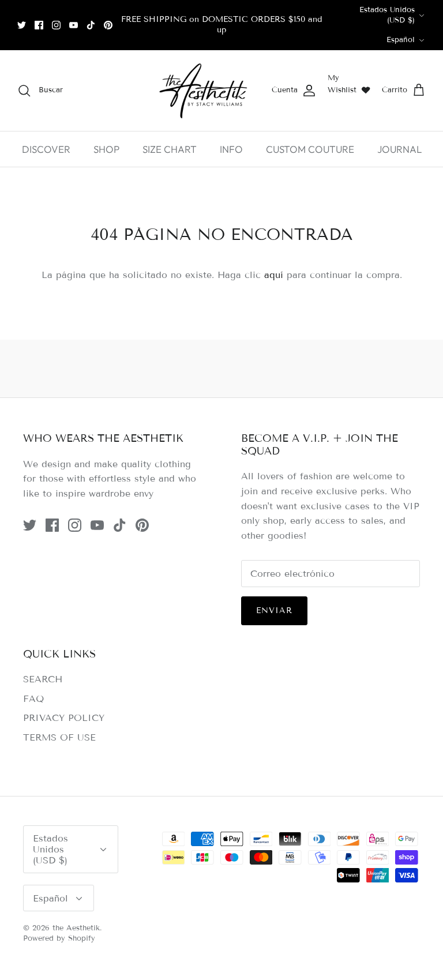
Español (400, 39)
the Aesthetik (76, 928)
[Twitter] (21, 25)
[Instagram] (56, 25)
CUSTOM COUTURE (310, 149)
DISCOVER (46, 149)
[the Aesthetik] (202, 90)
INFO (231, 149)
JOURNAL (399, 149)
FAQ (33, 698)
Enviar (274, 610)
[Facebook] (39, 25)
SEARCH (42, 679)
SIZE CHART (169, 149)
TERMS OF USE (59, 737)
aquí (273, 274)
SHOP (106, 149)
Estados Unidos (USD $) (387, 15)
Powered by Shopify (59, 938)
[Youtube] (73, 25)
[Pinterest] (108, 25)
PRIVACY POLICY (63, 717)
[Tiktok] (91, 25)
